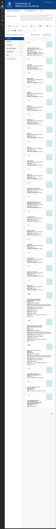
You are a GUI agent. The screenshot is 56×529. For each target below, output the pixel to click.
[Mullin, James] (49, 282)
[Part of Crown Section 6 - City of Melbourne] (49, 347)
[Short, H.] (49, 143)
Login (2, 21)
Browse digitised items (30, 10)
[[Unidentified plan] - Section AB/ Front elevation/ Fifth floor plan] (49, 296)
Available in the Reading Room (13, 10)
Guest (50, 2)
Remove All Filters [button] (47, 34)
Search (2, 12)
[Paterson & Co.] (49, 116)
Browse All (2, 7)
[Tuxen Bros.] (49, 61)
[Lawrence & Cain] (49, 227)
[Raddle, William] (49, 75)
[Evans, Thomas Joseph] (49, 268)
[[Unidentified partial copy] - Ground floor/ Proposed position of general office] (49, 322)
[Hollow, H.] (49, 130)
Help (41, 10)
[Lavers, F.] (49, 89)
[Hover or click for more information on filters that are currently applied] (39, 35)
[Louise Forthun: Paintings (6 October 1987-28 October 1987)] (49, 370)
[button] (33, 26)
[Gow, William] (49, 241)
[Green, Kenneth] (49, 157)
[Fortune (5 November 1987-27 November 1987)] (49, 383)
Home (2, 3)
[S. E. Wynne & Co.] (49, 254)
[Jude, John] (49, 171)
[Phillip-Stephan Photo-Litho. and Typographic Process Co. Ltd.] (49, 198)
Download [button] (25, 26)
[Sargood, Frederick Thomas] (49, 44)
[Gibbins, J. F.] (49, 102)
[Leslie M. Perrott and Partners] (49, 185)
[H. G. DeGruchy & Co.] (49, 213)
